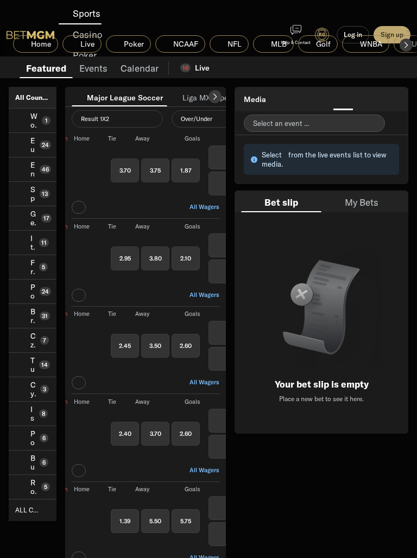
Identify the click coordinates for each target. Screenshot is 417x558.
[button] (406, 45)
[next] (215, 96)
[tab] (46, 67)
